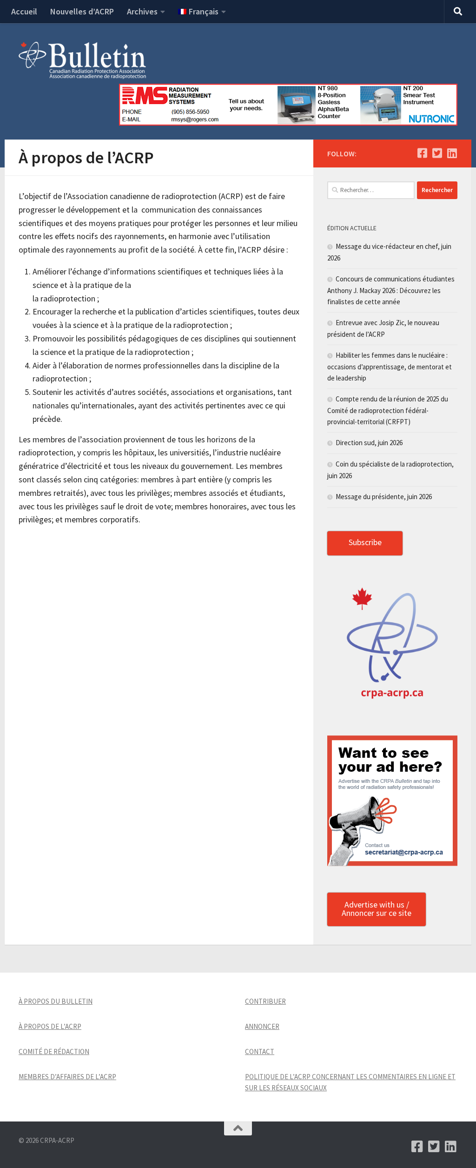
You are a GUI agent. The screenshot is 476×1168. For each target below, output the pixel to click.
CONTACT (259, 1051)
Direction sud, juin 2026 (369, 442)
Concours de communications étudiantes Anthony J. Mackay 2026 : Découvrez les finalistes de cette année (391, 290)
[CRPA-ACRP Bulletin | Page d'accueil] (82, 60)
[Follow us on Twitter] (437, 153)
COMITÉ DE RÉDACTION (54, 1051)
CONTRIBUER (265, 1001)
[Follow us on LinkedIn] (451, 153)
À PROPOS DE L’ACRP (50, 1026)
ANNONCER (262, 1026)
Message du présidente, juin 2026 (384, 496)
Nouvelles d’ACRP (82, 11)
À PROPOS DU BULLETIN (56, 1001)
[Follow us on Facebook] (422, 153)
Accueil (24, 11)
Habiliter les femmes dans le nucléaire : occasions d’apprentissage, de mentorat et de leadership (389, 366)
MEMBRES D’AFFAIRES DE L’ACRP (67, 1076)
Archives (142, 11)
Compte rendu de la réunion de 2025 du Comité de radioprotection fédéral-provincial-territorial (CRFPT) (387, 410)
